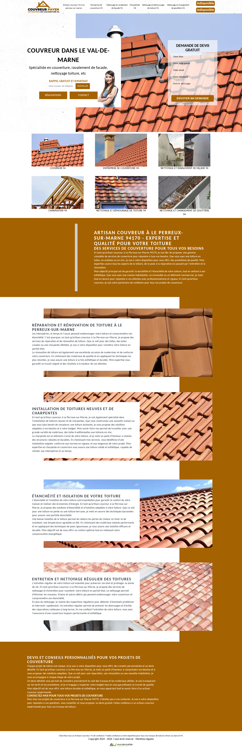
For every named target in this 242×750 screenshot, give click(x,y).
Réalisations (53, 95)
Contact (83, 95)
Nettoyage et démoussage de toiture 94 (153, 6)
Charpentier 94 (135, 6)
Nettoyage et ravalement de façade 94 (117, 6)
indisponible (205, 3)
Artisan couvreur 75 (84, 736)
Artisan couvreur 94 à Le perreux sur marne (73, 6)
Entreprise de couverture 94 (96, 6)
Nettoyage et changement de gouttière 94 (178, 6)
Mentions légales (144, 739)
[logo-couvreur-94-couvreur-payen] (43, 6)
